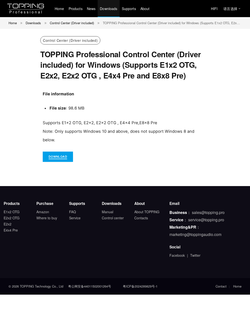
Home (59, 8)
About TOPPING (146, 211)
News (91, 8)
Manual (107, 211)
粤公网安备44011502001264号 (89, 286)
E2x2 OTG (12, 217)
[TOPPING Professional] (25, 8)
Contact (221, 286)
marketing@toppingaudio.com (195, 234)
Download (58, 156)
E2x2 (7, 224)
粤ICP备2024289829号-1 (140, 286)
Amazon (42, 211)
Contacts (141, 217)
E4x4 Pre (11, 230)
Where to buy (46, 217)
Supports (129, 8)
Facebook (177, 255)
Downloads (108, 8)
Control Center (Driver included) (70, 40)
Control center (113, 217)
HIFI (214, 8)
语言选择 (230, 8)
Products (76, 8)
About (145, 8)
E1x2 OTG (12, 211)
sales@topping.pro (208, 212)
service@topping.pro (206, 220)
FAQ (72, 211)
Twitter (195, 255)
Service (75, 217)
